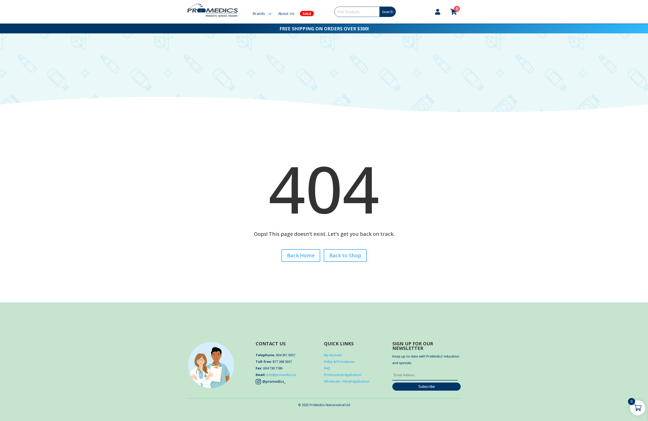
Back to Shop (345, 255)
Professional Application (342, 374)
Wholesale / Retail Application (346, 381)
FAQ (327, 368)
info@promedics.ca (281, 374)
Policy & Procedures (339, 361)
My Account (333, 355)
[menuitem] (265, 13)
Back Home (301, 255)
